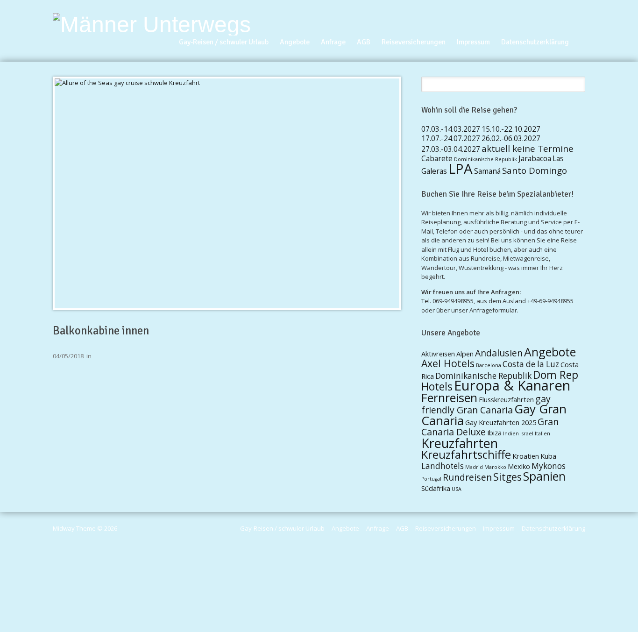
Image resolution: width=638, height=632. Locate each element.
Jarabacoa (534, 158)
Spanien (544, 476)
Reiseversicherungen (414, 42)
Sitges (507, 476)
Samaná (487, 171)
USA (456, 489)
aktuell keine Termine (528, 148)
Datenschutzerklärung (535, 42)
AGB (363, 42)
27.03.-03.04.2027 (450, 149)
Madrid (474, 467)
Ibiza (494, 432)
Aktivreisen (438, 353)
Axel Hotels (448, 363)
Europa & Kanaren (512, 385)
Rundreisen (467, 477)
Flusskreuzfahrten (506, 399)
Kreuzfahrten (459, 443)
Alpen (465, 353)
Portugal (431, 479)
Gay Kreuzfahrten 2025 (500, 422)
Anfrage (333, 42)
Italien (542, 433)
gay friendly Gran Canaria (486, 404)
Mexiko (519, 466)
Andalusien (499, 353)
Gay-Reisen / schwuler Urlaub (224, 42)
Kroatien (525, 456)
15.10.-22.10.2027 (511, 129)
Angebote (295, 42)
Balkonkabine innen (101, 331)
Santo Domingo (534, 170)
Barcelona (488, 365)
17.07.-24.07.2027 (450, 138)
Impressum (473, 42)
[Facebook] (581, 31)
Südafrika (435, 488)
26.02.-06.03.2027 (511, 138)
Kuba (548, 456)
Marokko (495, 467)
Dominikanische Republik (485, 159)
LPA (460, 168)
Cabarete (437, 158)
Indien (511, 433)
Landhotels (442, 466)
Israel (526, 433)
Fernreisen (449, 397)
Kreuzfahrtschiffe (466, 454)
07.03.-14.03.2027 (450, 129)
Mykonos (549, 466)
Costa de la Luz (531, 364)
